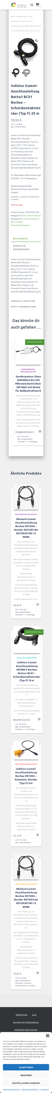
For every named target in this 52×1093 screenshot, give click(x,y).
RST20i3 (33, 514)
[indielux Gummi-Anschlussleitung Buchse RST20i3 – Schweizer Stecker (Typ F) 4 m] (26, 750)
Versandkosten (20, 126)
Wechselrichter (28, 372)
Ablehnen (26, 1075)
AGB (34, 1015)
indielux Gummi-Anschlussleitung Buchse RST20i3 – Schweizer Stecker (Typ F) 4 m (26, 776)
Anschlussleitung (31, 218)
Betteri (20, 221)
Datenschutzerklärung (11, 1089)
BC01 (24, 215)
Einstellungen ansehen (26, 1083)
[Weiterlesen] (37, 835)
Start (13, 16)
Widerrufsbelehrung (26, 1030)
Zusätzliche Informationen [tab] (21, 247)
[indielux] (20, 5)
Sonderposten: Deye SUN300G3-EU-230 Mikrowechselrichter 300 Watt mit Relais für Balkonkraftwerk (28, 383)
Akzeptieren (26, 1067)
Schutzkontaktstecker (20, 225)
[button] (47, 1035)
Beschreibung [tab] (20, 238)
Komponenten (21, 16)
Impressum (44, 1089)
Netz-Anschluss (34, 215)
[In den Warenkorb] (39, 431)
